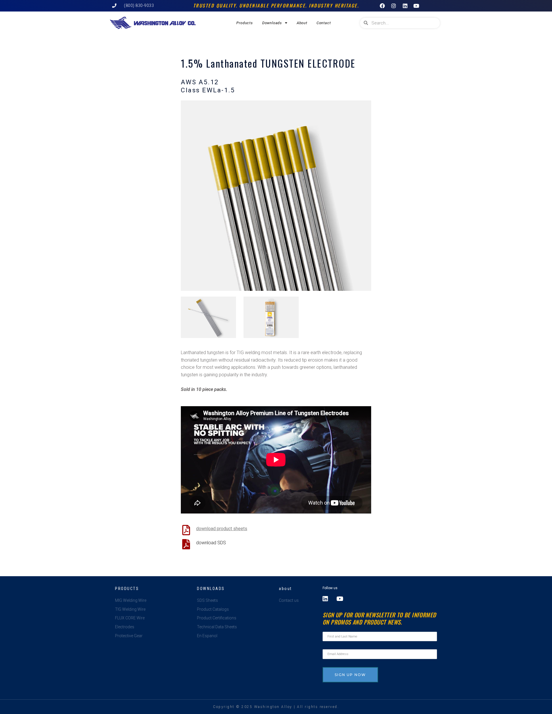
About (302, 23)
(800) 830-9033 (139, 5)
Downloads (272, 23)
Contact (324, 23)
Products (244, 23)
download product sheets (221, 528)
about (285, 588)
